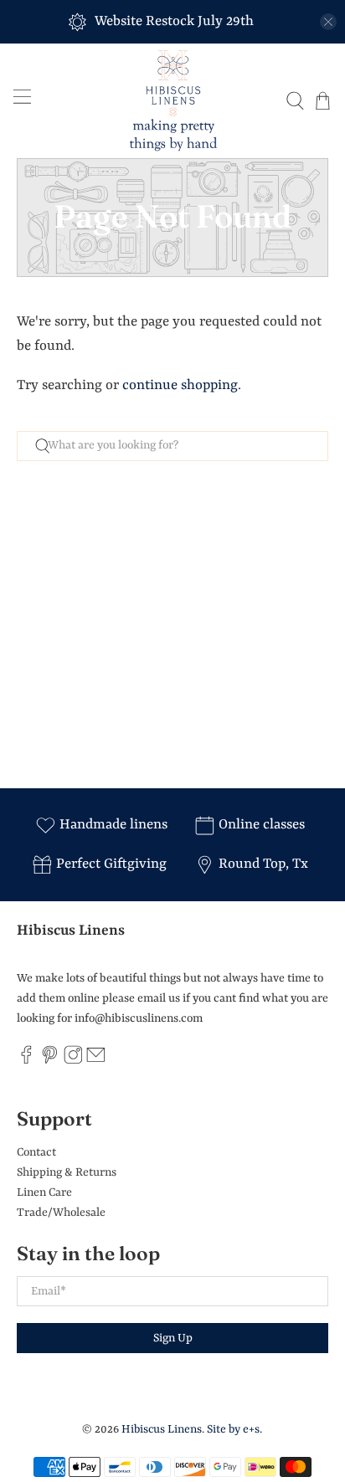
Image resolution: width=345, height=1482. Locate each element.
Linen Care (44, 1192)
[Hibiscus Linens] (172, 101)
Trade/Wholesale (61, 1212)
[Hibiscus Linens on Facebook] (26, 1061)
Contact (36, 1152)
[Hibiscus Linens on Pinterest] (49, 1061)
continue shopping (180, 385)
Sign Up (173, 1338)
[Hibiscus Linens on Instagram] (73, 1061)
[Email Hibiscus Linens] (96, 1061)
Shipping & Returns (66, 1172)
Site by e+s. (234, 1429)
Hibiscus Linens (161, 1429)
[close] (328, 21)
